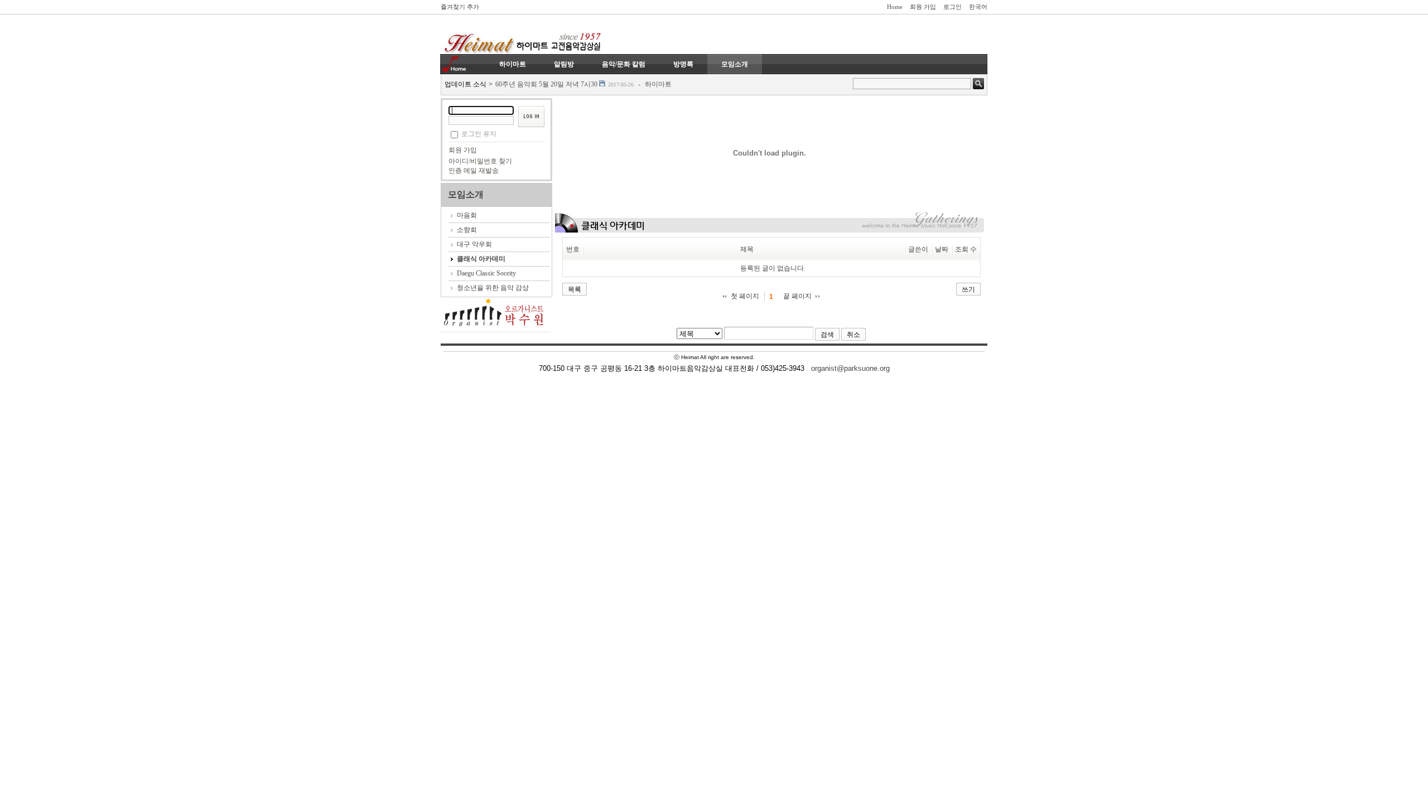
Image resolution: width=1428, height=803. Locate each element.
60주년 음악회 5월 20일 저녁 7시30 (546, 84)
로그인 (952, 6)
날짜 (941, 249)
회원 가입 (923, 6)
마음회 (467, 215)
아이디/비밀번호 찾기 (480, 161)
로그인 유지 (478, 134)
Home (895, 6)
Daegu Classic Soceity (486, 273)
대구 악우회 (474, 244)
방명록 (683, 64)
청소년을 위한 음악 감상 (493, 288)
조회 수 (966, 249)
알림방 (564, 64)
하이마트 (512, 64)
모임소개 (734, 64)
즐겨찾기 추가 (460, 6)
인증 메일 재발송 (473, 171)
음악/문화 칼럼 (623, 64)
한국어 (978, 6)
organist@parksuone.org (850, 368)
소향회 (467, 230)
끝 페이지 (797, 296)
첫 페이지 (745, 296)
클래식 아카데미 (481, 259)
